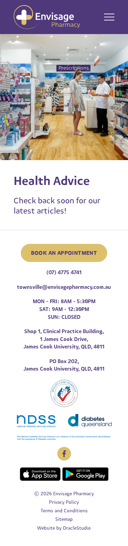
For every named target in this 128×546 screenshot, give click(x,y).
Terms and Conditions (64, 511)
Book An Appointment (64, 253)
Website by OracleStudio (64, 528)
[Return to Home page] (47, 18)
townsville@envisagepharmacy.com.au (64, 287)
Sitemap (64, 519)
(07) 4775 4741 (64, 272)
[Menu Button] (109, 17)
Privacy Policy (64, 502)
